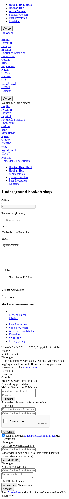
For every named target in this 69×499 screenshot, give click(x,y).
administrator (30, 367)
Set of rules (15, 337)
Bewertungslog (13, 220)
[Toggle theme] (7, 28)
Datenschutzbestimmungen (40, 435)
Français (6, 46)
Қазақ (5, 69)
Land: (4, 226)
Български (8, 56)
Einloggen (7, 32)
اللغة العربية (8, 83)
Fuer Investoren (18, 17)
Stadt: (4, 238)
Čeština (5, 59)
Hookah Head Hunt (20, 4)
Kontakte (14, 21)
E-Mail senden (10, 459)
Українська (8, 66)
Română (6, 90)
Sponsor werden (18, 14)
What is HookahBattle (22, 331)
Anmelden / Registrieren (15, 160)
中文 (4, 79)
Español (6, 49)
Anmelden (8, 431)
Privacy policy (17, 341)
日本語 (5, 87)
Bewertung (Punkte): (13, 213)
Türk (4, 62)
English (5, 39)
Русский (6, 42)
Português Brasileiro (13, 52)
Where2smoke (17, 11)
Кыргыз (6, 76)
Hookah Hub (16, 7)
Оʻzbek (5, 72)
